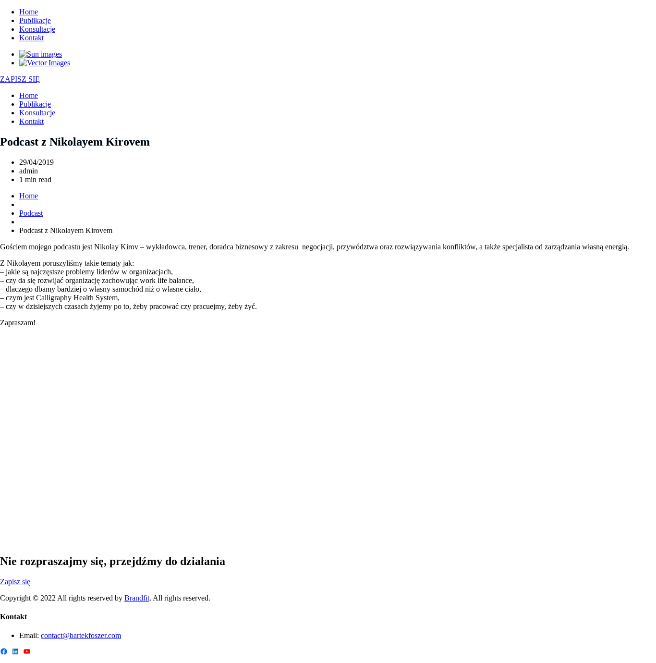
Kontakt (31, 38)
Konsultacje (37, 29)
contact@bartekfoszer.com (81, 635)
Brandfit (136, 598)
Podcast (31, 213)
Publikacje (35, 20)
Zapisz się (15, 581)
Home (28, 12)
